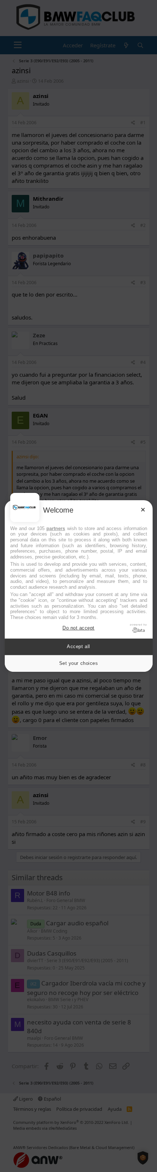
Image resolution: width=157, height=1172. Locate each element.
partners (55, 528)
